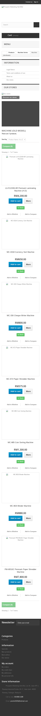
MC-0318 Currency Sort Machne (20, 252)
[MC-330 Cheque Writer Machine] (20, 297)
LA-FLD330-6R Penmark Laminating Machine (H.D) (20, 189)
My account (7, 663)
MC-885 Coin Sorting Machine (20, 442)
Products (5, 640)
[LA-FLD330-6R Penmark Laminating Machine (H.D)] (20, 170)
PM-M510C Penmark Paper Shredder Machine (20, 570)
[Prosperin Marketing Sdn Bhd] (20, 11)
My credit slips (7, 670)
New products (6, 652)
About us (9, 76)
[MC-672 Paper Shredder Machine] (20, 361)
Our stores (9, 80)
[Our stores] (20, 94)
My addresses (6, 673)
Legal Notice (10, 70)
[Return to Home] (4, 52)
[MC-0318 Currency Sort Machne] (20, 234)
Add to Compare (30, 214)
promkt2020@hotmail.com (19, 701)
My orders (5, 667)
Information (11, 62)
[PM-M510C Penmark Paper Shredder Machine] (20, 551)
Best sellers (6, 655)
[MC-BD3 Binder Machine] (20, 488)
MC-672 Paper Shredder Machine (20, 379)
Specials (5, 649)
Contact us (29, 2)
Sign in (36, 2)
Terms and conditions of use (15, 73)
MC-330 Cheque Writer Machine (20, 315)
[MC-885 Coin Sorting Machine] (20, 424)
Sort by (4, 139)
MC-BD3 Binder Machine (20, 506)
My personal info (8, 676)
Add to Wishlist (12, 214)
